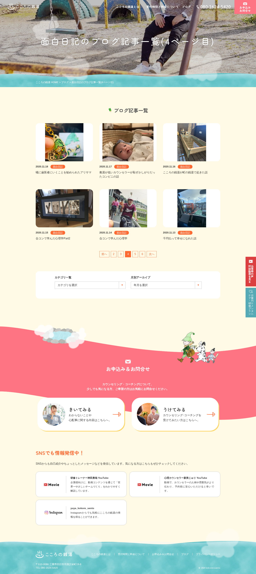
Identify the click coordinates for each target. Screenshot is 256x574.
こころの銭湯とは (127, 7)
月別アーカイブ (140, 277)
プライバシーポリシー (208, 554)
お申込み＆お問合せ (163, 554)
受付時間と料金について (162, 7)
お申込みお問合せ (245, 9)
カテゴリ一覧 (63, 277)
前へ (104, 254)
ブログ (186, 7)
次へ (151, 254)
